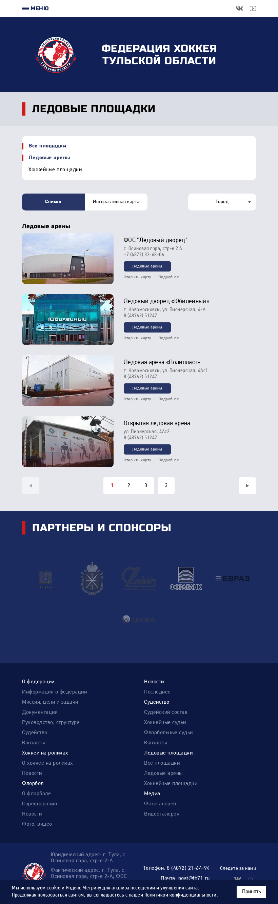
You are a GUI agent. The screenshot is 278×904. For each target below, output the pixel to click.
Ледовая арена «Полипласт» (162, 363)
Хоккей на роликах (45, 753)
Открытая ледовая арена (157, 424)
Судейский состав (165, 712)
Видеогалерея (161, 814)
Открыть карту (137, 277)
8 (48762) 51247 (140, 316)
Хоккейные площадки (55, 170)
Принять (251, 892)
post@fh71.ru (194, 878)
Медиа (152, 794)
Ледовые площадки (168, 753)
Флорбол (33, 783)
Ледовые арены (49, 158)
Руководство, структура (51, 722)
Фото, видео (37, 824)
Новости (154, 682)
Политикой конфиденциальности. (181, 895)
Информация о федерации (54, 692)
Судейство (34, 733)
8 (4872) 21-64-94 (188, 868)
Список (53, 201)
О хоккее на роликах (47, 763)
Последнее (157, 692)
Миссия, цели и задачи (50, 702)
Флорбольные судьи (168, 733)
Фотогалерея (160, 804)
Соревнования (39, 804)
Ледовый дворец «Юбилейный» (166, 302)
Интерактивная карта (116, 201)
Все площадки (47, 146)
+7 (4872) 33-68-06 (144, 255)
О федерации (38, 682)
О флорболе (36, 794)
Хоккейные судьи (165, 722)
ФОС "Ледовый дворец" (155, 241)
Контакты (33, 743)
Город (222, 201)
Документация (40, 712)
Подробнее (168, 277)
